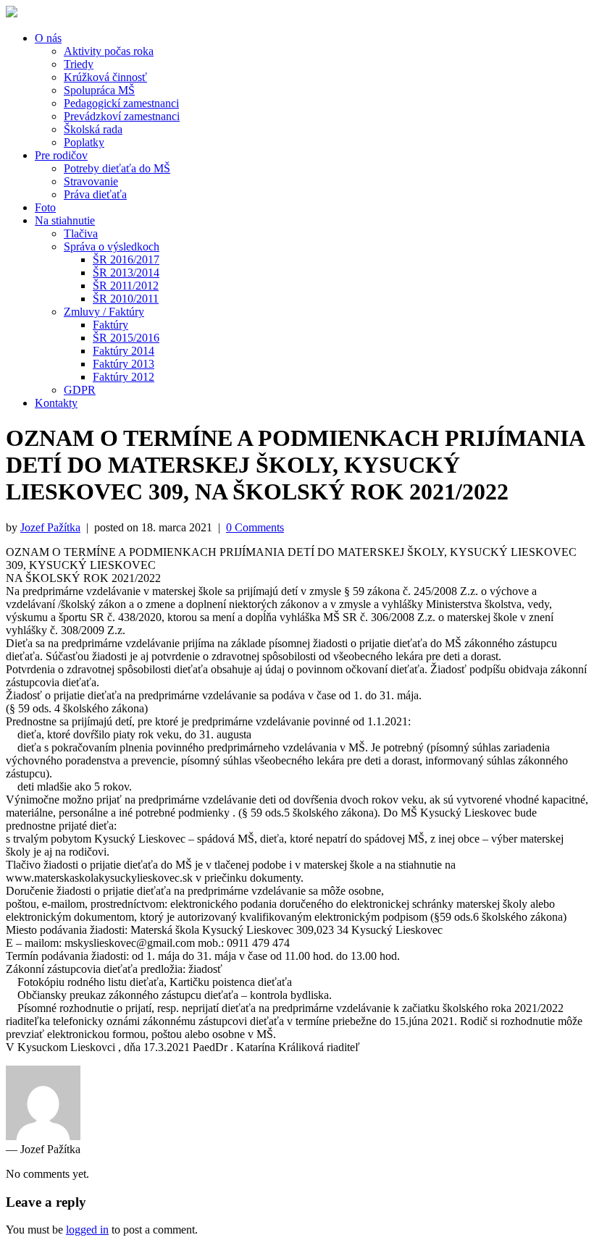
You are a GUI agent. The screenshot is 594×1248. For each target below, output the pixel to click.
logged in (87, 1229)
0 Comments (255, 527)
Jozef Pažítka (50, 527)
